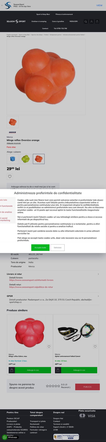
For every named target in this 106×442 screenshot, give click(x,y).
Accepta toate (40, 247)
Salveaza (57, 247)
